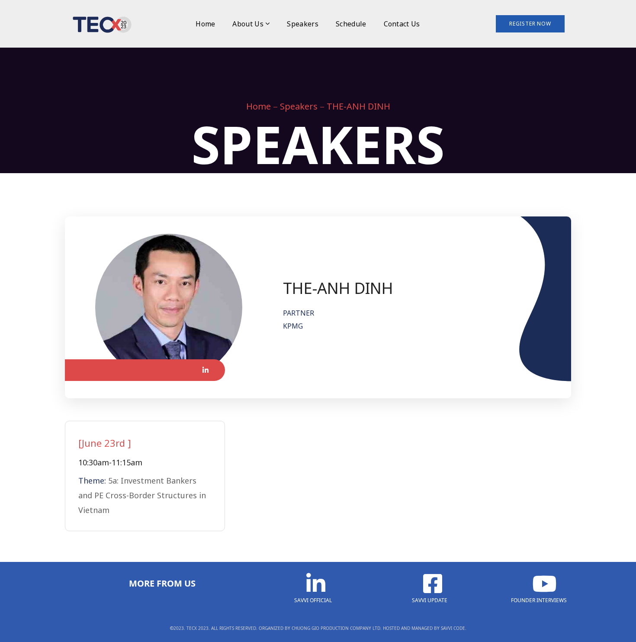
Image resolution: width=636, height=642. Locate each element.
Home (258, 106)
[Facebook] (429, 583)
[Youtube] (538, 583)
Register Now (530, 23)
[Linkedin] (312, 583)
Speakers (299, 106)
